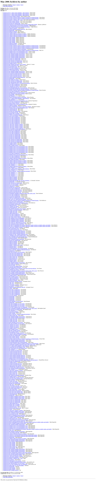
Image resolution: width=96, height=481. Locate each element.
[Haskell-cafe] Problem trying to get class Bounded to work (15, 51)
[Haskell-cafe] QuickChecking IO (10, 109)
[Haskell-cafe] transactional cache (10, 66)
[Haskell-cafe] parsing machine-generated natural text (14, 29)
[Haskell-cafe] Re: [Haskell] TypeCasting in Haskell (14, 93)
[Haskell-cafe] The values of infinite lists (11, 67)
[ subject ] (18, 4)
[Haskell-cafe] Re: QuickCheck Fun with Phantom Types (15, 348)
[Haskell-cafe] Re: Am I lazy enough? (11, 184)
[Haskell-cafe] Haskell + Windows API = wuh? (13, 19)
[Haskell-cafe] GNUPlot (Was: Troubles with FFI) (13, 333)
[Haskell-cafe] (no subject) (8, 286)
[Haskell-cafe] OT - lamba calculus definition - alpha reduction (16, 12)
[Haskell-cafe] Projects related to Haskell (11, 16)
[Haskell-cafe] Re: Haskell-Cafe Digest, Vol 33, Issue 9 (14, 64)
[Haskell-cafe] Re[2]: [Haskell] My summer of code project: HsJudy (17, 106)
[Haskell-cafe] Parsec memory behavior (11, 21)
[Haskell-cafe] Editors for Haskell (10, 28)
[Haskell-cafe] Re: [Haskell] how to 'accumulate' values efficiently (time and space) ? (20, 360)
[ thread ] (14, 4)
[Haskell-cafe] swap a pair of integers (11, 116)
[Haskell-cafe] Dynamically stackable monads (12, 281)
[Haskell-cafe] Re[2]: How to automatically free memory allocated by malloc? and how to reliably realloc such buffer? (27, 429)
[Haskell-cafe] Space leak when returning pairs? (13, 201)
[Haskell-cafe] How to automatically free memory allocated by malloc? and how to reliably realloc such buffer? (26, 422)
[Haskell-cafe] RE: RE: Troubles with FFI (12, 330)
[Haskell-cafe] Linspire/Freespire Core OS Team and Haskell (16, 25)
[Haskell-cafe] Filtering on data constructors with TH (14, 287)
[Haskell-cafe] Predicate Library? (10, 246)
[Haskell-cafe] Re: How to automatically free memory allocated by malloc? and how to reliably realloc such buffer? (27, 225)
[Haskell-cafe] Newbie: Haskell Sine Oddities (12, 455)
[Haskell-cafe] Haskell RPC (9, 30)
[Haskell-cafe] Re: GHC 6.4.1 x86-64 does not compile (14, 199)
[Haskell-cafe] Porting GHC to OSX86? (11, 113)
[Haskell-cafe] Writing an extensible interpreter (13, 114)
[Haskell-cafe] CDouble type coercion (11, 86)
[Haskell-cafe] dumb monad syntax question (12, 365)
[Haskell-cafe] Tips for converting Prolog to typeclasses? (15, 49)
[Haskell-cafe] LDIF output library (10, 389)
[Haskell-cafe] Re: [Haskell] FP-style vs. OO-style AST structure (16, 83)
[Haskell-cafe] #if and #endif (9, 265)
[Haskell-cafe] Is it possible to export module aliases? (14, 128)
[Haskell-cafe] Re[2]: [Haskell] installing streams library (14, 423)
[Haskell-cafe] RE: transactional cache (11, 65)
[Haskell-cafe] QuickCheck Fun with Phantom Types (14, 347)
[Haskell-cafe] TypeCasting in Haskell (11, 284)
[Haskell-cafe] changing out (9, 186)
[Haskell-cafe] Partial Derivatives (10, 44)
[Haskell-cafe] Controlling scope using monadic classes (14, 235)
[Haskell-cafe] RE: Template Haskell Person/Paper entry (15, 274)
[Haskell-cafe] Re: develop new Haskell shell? (12, 60)
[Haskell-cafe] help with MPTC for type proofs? (13, 301)
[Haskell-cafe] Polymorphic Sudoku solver (12, 204)
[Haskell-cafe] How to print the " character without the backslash (16, 171)
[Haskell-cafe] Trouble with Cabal (10, 211)
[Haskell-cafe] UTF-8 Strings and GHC (11, 70)
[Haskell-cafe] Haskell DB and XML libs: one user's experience (16, 89)
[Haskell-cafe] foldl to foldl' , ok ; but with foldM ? (13, 465)
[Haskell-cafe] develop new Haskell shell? (12, 23)
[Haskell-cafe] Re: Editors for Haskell (11, 79)
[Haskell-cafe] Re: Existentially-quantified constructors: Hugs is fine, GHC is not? (20, 270)
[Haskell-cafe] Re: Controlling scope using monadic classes (15, 236)
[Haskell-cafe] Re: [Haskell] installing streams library (14, 53)
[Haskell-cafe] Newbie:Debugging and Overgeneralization (15, 87)
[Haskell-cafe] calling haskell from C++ (11, 213)
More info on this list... (8, 6)
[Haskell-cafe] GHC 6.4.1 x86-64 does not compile (14, 198)
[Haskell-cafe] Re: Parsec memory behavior (12, 216)
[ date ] (22, 4)
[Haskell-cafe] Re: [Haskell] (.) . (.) (10, 96)
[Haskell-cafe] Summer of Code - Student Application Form (15, 234)
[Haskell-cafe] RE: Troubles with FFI (11, 145)
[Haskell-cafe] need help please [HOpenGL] (12, 267)
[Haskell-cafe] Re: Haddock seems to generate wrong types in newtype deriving (19, 268)
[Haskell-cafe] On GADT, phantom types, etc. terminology (15, 307)
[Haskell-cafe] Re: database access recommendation (14, 218)
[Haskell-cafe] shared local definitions (11, 69)
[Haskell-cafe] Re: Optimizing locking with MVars (13, 219)
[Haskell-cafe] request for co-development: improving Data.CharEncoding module (20, 24)
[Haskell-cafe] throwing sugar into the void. (12, 192)
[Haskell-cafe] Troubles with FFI (10, 32)
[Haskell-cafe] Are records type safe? (11, 112)
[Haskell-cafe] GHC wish (8, 282)
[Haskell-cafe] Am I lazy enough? (10, 295)
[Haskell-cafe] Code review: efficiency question (13, 124)
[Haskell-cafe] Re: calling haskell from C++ (12, 388)
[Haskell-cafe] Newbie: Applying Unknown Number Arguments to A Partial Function (21, 17)
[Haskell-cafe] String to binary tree (10, 256)
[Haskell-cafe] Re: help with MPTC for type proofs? (14, 252)
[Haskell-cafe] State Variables (9, 37)
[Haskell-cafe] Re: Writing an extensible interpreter (13, 375)
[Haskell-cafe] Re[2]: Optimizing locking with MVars (14, 415)
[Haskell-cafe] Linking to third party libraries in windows (15, 33)
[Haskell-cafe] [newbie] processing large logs (12, 73)
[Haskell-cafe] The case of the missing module (12, 266)
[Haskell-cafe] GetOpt (8, 288)
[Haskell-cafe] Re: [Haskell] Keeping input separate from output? (16, 26)
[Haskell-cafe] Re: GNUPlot (9, 379)
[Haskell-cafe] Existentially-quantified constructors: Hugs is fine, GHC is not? (19, 193)
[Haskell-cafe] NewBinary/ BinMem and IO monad (14, 396)
